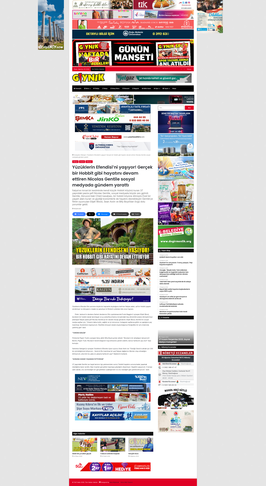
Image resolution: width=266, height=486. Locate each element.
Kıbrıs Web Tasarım (127, 482)
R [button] (86, 65)
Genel (82, 161)
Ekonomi (126, 88)
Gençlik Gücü (133, 454)
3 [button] (80, 65)
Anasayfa (78, 88)
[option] (176, 332)
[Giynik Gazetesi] (88, 78)
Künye (189, 69)
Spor (157, 88)
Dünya (105, 88)
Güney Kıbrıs (115, 88)
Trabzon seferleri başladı (109, 454)
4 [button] (83, 65)
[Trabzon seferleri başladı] (112, 445)
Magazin (136, 88)
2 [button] (77, 65)
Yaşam (166, 88)
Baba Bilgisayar (114, 482)
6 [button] (89, 65)
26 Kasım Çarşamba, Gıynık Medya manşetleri (172, 340)
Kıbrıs (87, 88)
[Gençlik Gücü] (140, 445)
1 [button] (74, 65)
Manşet (83, 155)
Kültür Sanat (147, 88)
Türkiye (96, 88)
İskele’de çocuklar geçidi (81, 454)
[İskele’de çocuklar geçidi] (84, 445)
